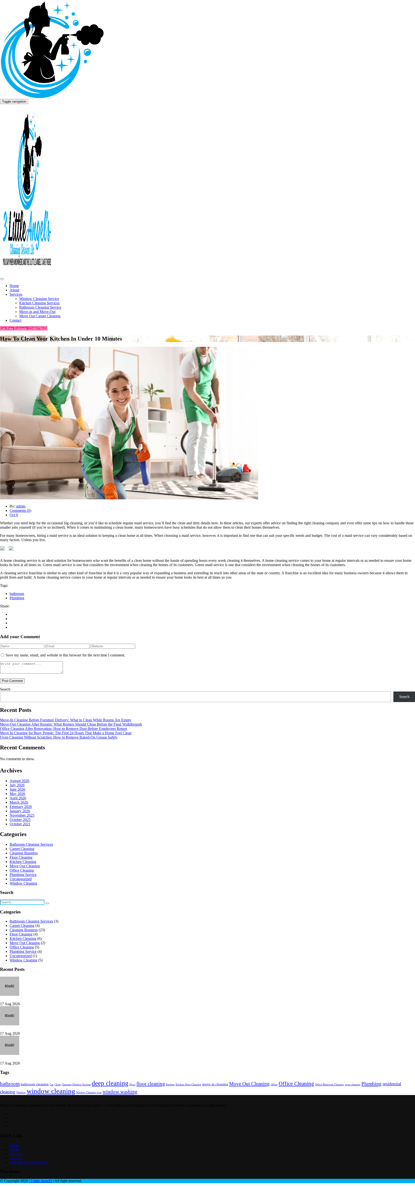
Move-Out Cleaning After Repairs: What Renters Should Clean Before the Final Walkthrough (71, 724)
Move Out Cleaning (25, 866)
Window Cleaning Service (39, 299)
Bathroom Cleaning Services (31, 844)
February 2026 (21, 807)
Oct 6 (14, 515)
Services (16, 294)
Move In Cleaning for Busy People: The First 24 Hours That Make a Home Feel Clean (66, 733)
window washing (120, 1092)
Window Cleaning (23, 883)
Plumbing (17, 598)
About (14, 290)
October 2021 (20, 824)
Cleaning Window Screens (76, 1084)
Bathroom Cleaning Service (40, 307)
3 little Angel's (41, 1181)
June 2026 (17, 789)
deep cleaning (110, 1083)
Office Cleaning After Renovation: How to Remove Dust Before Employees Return (63, 729)
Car (52, 1084)
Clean (58, 1084)
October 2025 (20, 820)
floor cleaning (150, 1084)
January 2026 (20, 811)
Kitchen (170, 1084)
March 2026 (19, 802)
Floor (132, 1084)
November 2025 (22, 815)
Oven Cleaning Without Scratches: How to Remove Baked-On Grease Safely (58, 737)
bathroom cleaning (35, 1084)
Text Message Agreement (29, 1162)
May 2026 (17, 794)
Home (14, 286)
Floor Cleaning (21, 857)
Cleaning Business (24, 853)
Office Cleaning (22, 870)
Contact (15, 320)
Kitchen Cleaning (23, 862)
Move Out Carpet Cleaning (40, 316)
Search (5, 689)
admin (20, 506)
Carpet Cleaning (22, 849)
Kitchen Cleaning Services (39, 303)
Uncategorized (21, 879)
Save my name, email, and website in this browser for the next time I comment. (65, 655)
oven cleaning (352, 1084)
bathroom (17, 594)
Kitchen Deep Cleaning (188, 1084)
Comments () (20, 510)
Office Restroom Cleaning (329, 1084)
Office (274, 1084)
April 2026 (18, 798)
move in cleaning (215, 1084)
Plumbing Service (23, 875)
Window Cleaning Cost (89, 1092)
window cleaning (51, 1091)
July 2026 (17, 785)
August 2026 (19, 781)
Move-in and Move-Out (37, 312)
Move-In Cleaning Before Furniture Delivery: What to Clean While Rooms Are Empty (65, 720)
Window (21, 1092)
